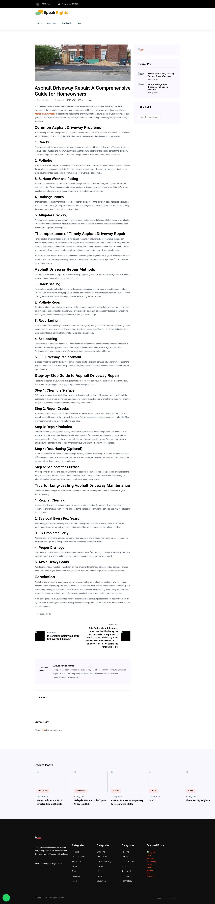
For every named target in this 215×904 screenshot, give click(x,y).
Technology (43, 791)
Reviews (125, 852)
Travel (74, 871)
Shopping (101, 852)
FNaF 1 (152, 800)
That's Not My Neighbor (198, 800)
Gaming (153, 791)
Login (79, 23)
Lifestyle (100, 871)
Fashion (116, 791)
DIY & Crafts (102, 857)
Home (39, 23)
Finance (75, 852)
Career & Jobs (128, 861)
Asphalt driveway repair (45, 114)
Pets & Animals (78, 857)
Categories (51, 23)
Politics (75, 866)
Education (101, 881)
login (43, 730)
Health (75, 881)
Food (124, 866)
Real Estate (77, 861)
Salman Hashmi (43, 100)
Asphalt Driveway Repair (149, 117)
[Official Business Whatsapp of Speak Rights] (6, 898)
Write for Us (67, 23)
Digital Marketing (104, 861)
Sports (100, 866)
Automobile (127, 871)
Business (58, 100)
